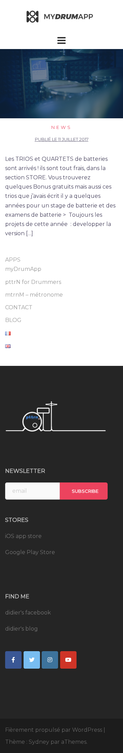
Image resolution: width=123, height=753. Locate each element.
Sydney (39, 742)
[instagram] (50, 660)
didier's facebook (28, 612)
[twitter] (32, 660)
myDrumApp (23, 269)
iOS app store (23, 536)
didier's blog (21, 628)
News (61, 127)
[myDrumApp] (61, 16)
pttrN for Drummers (33, 282)
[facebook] (13, 660)
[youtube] (68, 660)
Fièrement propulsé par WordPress (53, 730)
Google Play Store (30, 552)
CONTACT (18, 307)
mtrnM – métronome (34, 294)
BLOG (13, 320)
